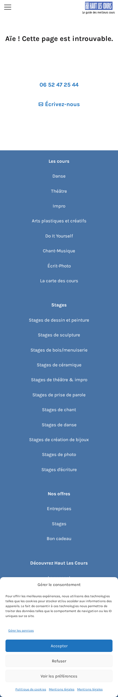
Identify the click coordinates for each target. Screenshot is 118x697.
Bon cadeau (59, 538)
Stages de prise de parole (59, 394)
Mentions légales (61, 689)
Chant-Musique (59, 250)
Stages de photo (59, 454)
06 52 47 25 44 (59, 84)
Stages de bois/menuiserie (59, 350)
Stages (59, 523)
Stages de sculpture (59, 335)
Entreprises (59, 508)
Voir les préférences (59, 676)
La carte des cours (59, 280)
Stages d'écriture (59, 469)
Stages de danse (59, 424)
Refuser (59, 661)
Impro (59, 206)
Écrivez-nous (62, 104)
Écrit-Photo (59, 266)
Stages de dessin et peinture (59, 320)
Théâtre (59, 191)
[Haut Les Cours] (99, 8)
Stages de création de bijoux (59, 439)
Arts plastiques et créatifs (59, 220)
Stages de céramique (59, 364)
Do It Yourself (59, 236)
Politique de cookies (30, 689)
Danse (59, 176)
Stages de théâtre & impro (59, 379)
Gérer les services (21, 630)
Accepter (59, 645)
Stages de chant (59, 409)
